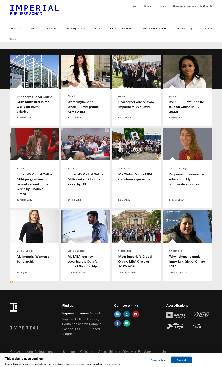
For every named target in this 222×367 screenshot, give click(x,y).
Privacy (127, 351)
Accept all (181, 359)
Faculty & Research (121, 28)
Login (162, 351)
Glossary (86, 351)
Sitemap (69, 351)
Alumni (207, 28)
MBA (34, 28)
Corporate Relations (184, 6)
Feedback (145, 351)
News (134, 6)
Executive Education (155, 28)
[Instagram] (126, 314)
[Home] (59, 10)
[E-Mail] (126, 323)
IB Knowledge (185, 28)
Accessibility (107, 351)
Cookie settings (158, 359)
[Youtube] (135, 314)
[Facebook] (117, 323)
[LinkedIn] (117, 314)
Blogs (147, 6)
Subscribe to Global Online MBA (11, 282)
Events (162, 6)
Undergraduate (76, 28)
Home (13, 38)
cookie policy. (113, 363)
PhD (97, 28)
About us (15, 28)
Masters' (52, 28)
